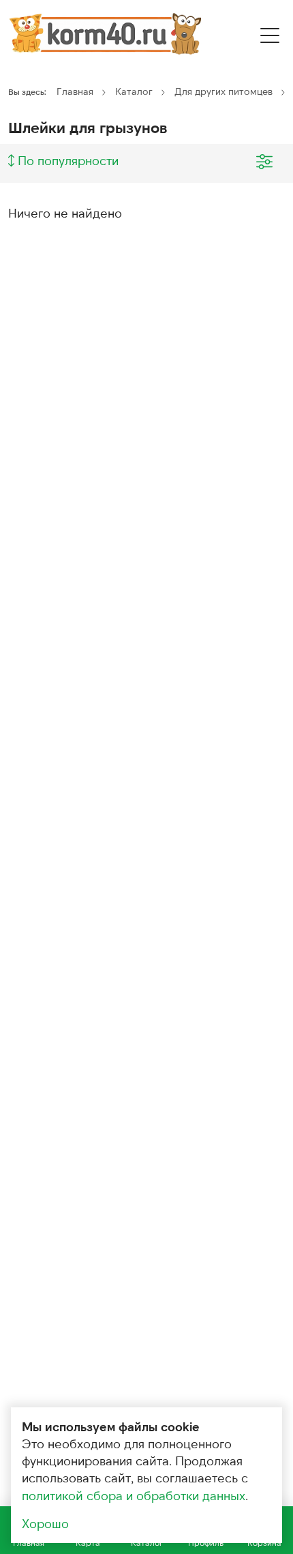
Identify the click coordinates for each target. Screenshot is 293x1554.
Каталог (134, 91)
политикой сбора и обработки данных (133, 1495)
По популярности (66, 160)
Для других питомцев (223, 91)
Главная (75, 91)
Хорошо (45, 1523)
